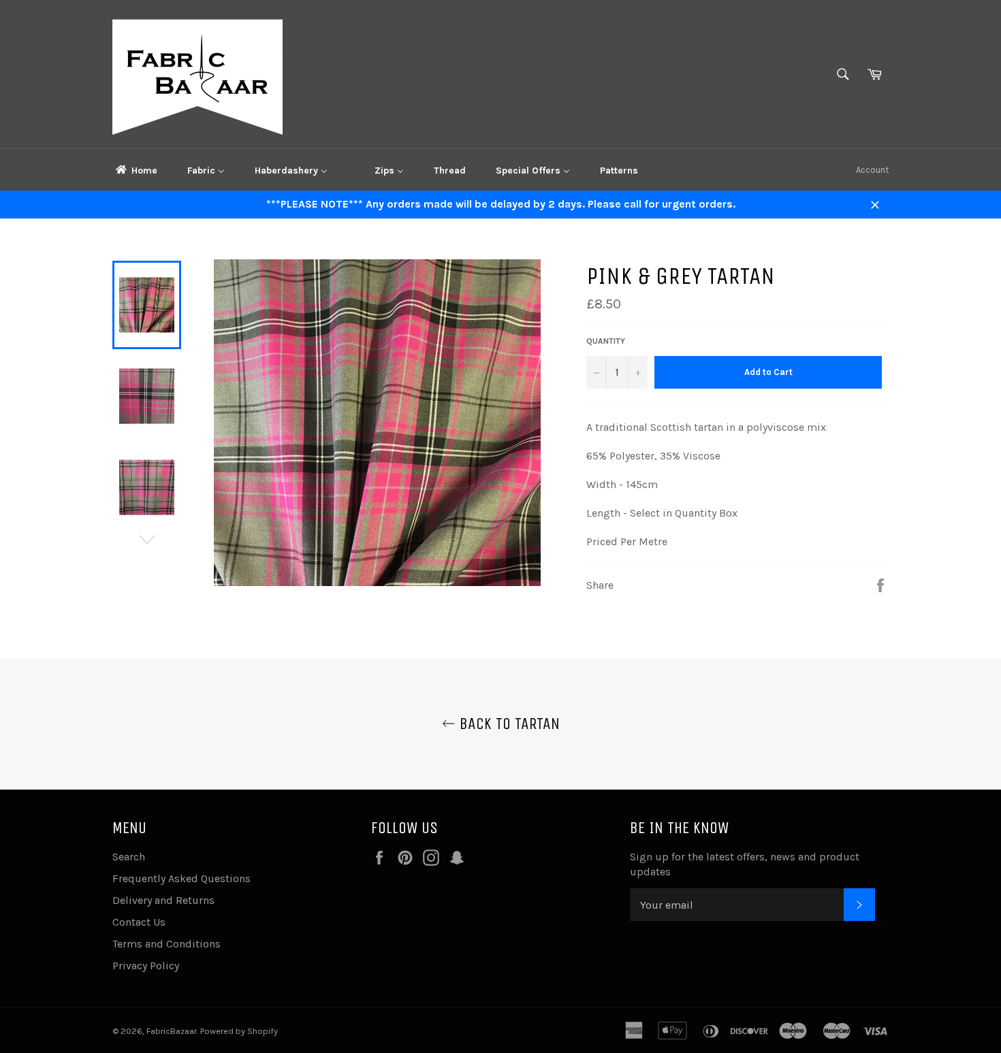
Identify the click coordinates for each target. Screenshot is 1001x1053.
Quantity (605, 341)
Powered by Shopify (239, 1031)
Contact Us (138, 922)
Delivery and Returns (163, 900)
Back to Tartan (508, 723)
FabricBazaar (171, 1031)
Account (872, 170)
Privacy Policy (145, 965)
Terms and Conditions (166, 943)
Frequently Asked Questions (181, 878)
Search (128, 856)
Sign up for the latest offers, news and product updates (744, 864)
